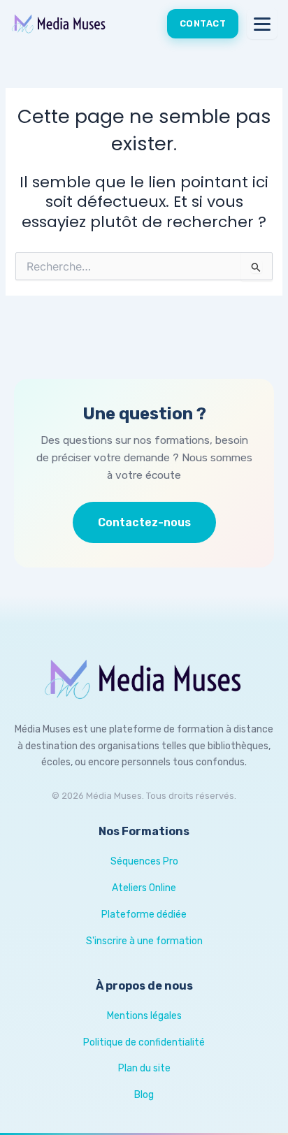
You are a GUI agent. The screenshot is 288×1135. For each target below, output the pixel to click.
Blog (144, 1095)
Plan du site (144, 1068)
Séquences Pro (144, 861)
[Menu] (262, 23)
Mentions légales (144, 1016)
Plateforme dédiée (144, 914)
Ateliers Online (144, 888)
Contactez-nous (144, 522)
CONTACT (203, 23)
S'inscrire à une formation (144, 941)
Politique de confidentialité (144, 1042)
